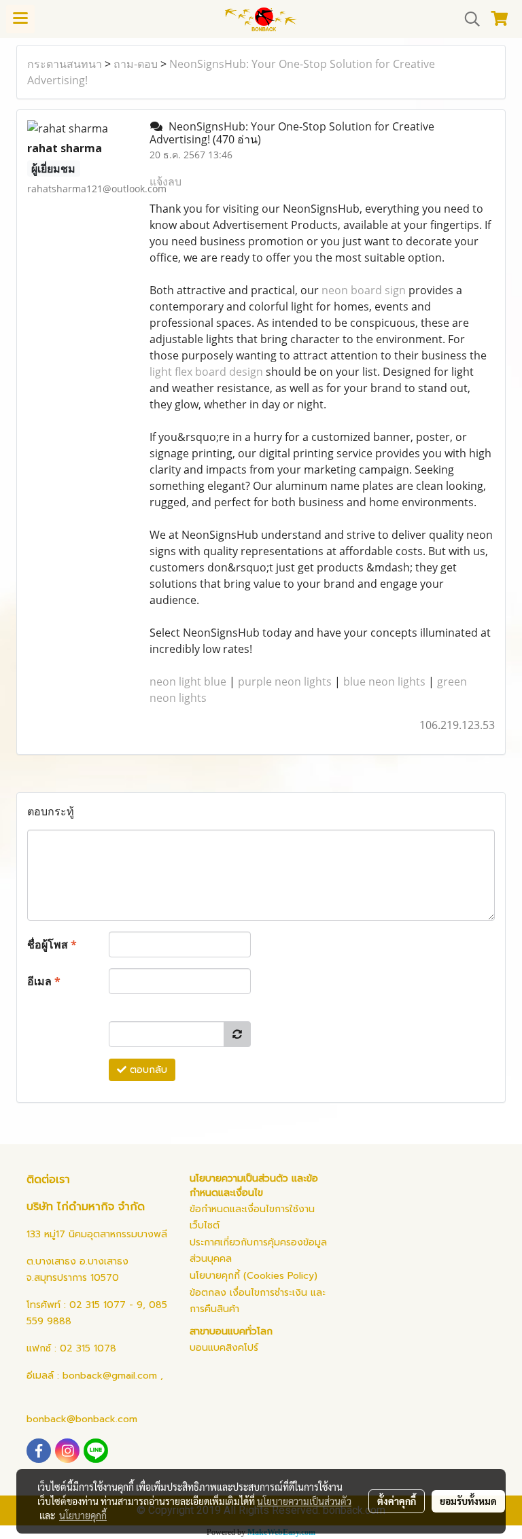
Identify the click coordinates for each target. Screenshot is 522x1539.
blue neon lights (384, 681)
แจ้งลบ (165, 181)
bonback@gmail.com (110, 1375)
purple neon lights (285, 681)
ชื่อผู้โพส (52, 944)
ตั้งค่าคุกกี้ (396, 1501)
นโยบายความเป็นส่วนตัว (304, 1501)
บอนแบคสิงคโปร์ (224, 1348)
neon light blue (188, 681)
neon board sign (363, 290)
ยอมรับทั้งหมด (468, 1501)
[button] (467, 19)
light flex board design (206, 371)
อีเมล (43, 981)
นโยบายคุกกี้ (83, 1515)
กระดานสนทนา (64, 63)
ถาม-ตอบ (136, 63)
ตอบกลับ (146, 1070)
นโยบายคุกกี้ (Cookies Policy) (253, 1276)
